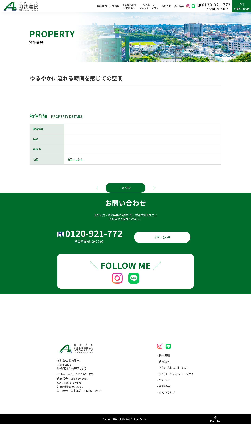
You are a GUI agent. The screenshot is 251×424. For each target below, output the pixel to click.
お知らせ (166, 6)
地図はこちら (75, 159)
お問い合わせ (241, 9)
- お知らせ (163, 380)
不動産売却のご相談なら (129, 6)
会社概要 (179, 6)
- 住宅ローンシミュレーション (175, 373)
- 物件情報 (163, 355)
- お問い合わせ (166, 392)
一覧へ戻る (125, 188)
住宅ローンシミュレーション (149, 6)
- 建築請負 (163, 361)
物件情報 (102, 6)
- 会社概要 (163, 386)
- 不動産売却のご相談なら (173, 367)
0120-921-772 (94, 233)
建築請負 (114, 6)
